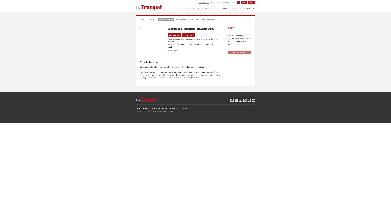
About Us (251, 3)
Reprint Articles (208, 19)
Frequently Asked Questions (159, 108)
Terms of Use (183, 108)
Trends (247, 8)
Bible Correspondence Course (187, 19)
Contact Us (146, 108)
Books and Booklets (148, 19)
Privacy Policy (174, 108)
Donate (244, 3)
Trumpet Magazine (166, 19)
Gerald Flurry (193, 8)
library (230, 41)
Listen (215, 8)
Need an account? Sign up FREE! (220, 2)
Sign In (233, 2)
